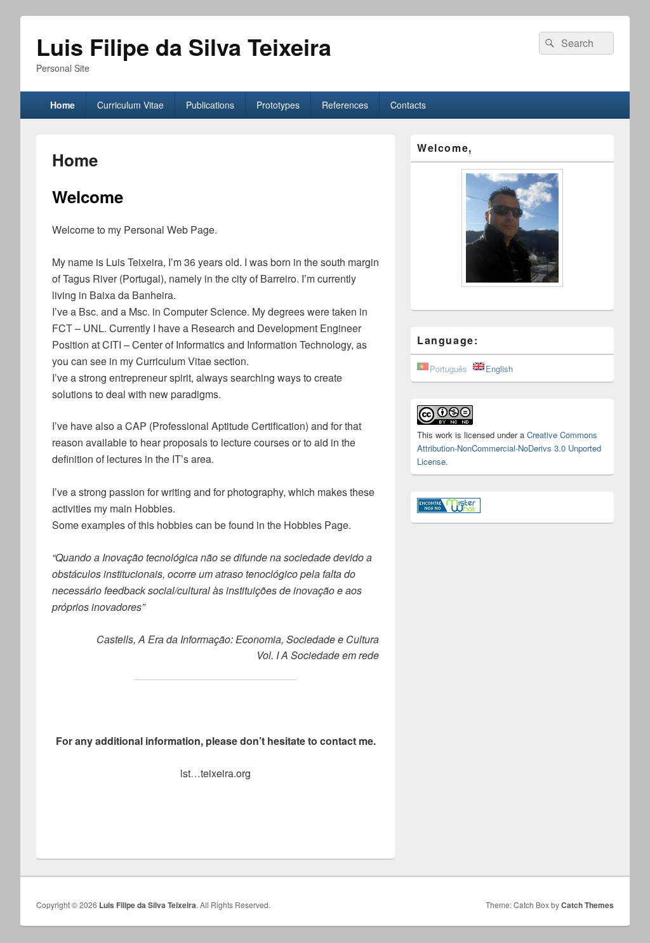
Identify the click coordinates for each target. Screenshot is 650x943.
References (345, 104)
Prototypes (278, 104)
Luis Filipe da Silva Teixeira (183, 46)
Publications (210, 104)
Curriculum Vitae (130, 104)
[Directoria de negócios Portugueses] (449, 510)
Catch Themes (587, 905)
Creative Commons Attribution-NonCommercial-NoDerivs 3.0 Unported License (509, 448)
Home (62, 104)
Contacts (408, 104)
